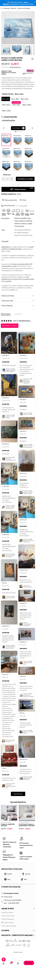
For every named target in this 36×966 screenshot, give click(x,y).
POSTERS (29, 4)
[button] (32, 59)
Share (24, 200)
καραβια (25, 232)
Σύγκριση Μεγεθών (10, 117)
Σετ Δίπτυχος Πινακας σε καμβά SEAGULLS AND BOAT (27, 825)
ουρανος (17, 235)
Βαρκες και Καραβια (24, 8)
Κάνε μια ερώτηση (11, 200)
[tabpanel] (18, 557)
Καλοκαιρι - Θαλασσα (10, 8)
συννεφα (24, 235)
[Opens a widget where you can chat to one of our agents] (29, 963)
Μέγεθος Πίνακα (8, 94)
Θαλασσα (22, 221)
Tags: (3, 230)
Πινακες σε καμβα (26, 223)
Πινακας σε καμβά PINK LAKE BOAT (8, 825)
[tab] (6, 314)
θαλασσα (28, 230)
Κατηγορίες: (5, 218)
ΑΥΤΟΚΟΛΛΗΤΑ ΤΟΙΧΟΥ (17, 4)
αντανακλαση (19, 230)
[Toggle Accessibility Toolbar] (3, 959)
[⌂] (3, 963)
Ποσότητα (7, 175)
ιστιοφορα (18, 232)
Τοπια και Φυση (19, 226)
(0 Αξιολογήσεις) (15, 67)
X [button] (34, 2)
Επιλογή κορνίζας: (8, 120)
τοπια (30, 235)
